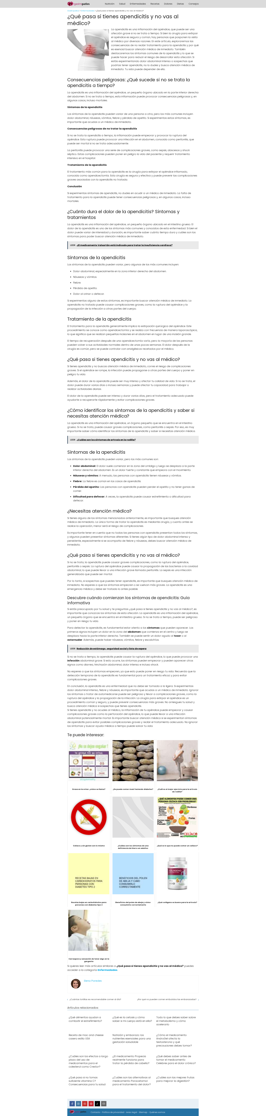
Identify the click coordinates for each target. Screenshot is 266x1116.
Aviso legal (131, 1112)
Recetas (155, 3)
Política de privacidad (113, 1112)
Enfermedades (138, 3)
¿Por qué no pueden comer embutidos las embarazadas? (166, 999)
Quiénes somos (157, 1112)
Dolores (168, 3)
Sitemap (143, 1112)
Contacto (95, 1112)
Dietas (180, 3)
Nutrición (109, 3)
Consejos (194, 3)
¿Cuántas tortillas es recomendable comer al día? (95, 999)
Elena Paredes (93, 980)
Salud (122, 3)
